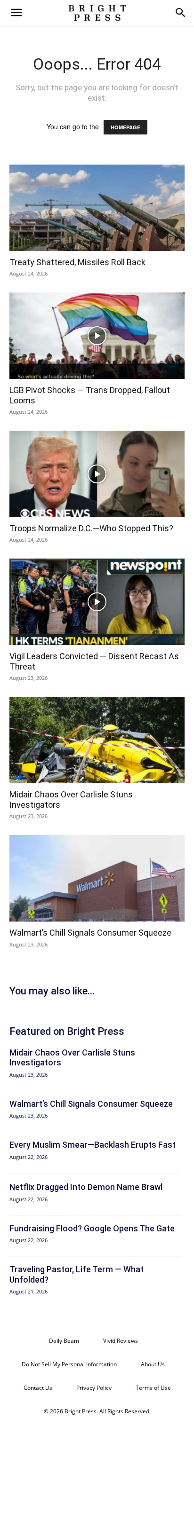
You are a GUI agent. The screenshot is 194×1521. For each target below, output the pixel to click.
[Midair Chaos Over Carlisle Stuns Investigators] (97, 740)
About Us (153, 1364)
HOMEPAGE (125, 127)
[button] (16, 12)
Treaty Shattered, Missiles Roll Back (77, 262)
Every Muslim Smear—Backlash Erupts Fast (92, 1145)
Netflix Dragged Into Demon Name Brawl (85, 1187)
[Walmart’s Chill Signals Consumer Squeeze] (97, 878)
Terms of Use (153, 1388)
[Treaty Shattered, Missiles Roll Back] (97, 208)
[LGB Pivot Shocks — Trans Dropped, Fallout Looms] (97, 335)
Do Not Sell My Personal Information (69, 1364)
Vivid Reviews (120, 1341)
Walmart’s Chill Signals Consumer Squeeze (90, 933)
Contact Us (38, 1388)
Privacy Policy (94, 1388)
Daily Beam (64, 1341)
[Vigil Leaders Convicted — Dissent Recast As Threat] (97, 602)
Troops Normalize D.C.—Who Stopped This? (91, 528)
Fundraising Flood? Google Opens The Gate (92, 1228)
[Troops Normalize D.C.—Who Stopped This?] (97, 474)
